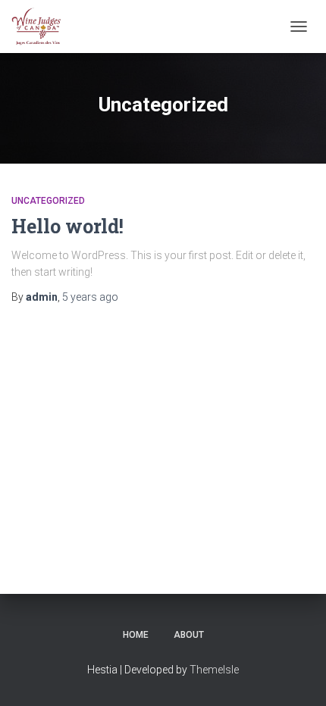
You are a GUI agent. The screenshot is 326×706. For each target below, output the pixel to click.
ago (90, 297)
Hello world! (67, 226)
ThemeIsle (214, 670)
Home (136, 634)
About (189, 634)
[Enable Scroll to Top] (296, 676)
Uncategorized (48, 200)
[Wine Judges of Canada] (42, 26)
